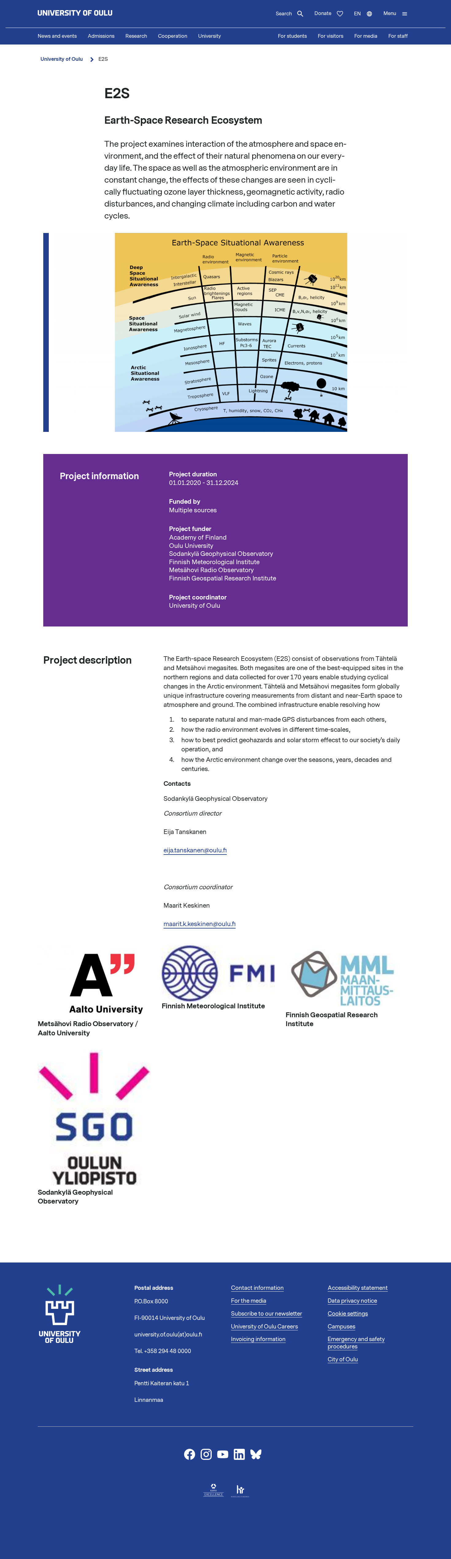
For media (365, 36)
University (209, 36)
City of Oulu (343, 1359)
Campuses (341, 1327)
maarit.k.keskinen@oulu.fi (200, 924)
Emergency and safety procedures (356, 1343)
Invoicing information (258, 1339)
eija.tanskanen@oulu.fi (195, 850)
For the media (248, 1301)
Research (136, 36)
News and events (57, 36)
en (366, 19)
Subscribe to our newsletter (266, 1314)
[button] (395, 14)
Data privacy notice (352, 1301)
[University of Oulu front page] (89, 13)
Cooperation (172, 36)
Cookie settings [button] (348, 1314)
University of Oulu (61, 59)
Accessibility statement (358, 1288)
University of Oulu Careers (264, 1327)
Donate (322, 13)
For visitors (330, 36)
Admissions (101, 36)
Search (284, 13)
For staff (398, 36)
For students (292, 36)
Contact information (257, 1288)
